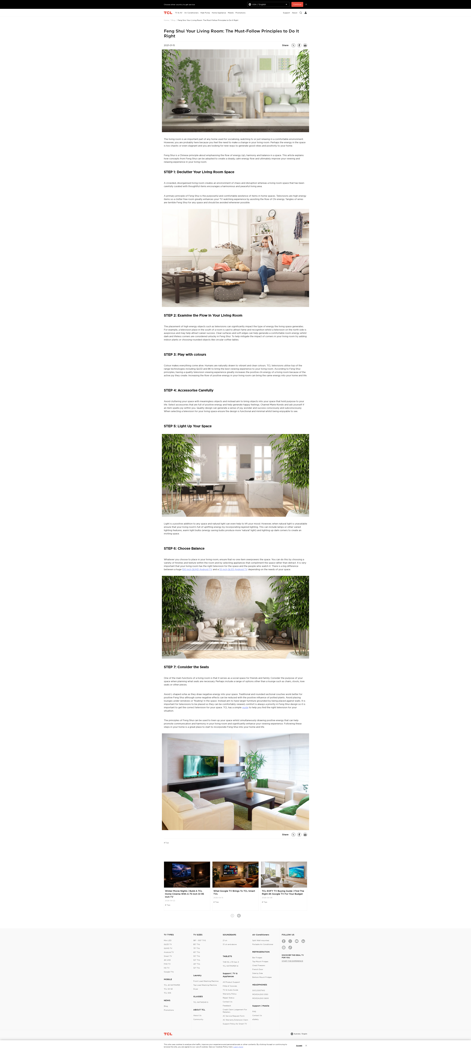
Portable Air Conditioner (262, 944)
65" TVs (196, 952)
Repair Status (228, 998)
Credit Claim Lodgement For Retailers (235, 1010)
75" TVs (196, 948)
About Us (197, 1015)
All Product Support (231, 982)
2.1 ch (225, 940)
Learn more (238, 1047)
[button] (238, 916)
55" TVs (196, 956)
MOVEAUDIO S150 (260, 994)
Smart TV (168, 956)
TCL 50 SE (168, 989)
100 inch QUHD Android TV (197, 569)
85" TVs (196, 944)
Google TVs (169, 972)
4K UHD (167, 960)
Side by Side (257, 973)
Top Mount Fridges (260, 961)
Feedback (227, 1006)
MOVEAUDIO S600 (260, 998)
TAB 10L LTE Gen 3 (231, 962)
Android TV (169, 952)
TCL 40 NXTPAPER (172, 985)
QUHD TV (168, 948)
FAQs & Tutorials (230, 986)
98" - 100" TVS (199, 940)
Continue (297, 4)
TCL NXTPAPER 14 (230, 966)
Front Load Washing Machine (205, 981)
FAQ (254, 1011)
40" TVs (196, 964)
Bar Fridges (257, 957)
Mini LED (167, 940)
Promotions (169, 1010)
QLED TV (168, 944)
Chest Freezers (258, 965)
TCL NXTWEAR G (200, 1002)
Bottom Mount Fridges (262, 977)
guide (245, 707)
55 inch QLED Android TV (233, 569)
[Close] (306, 1046)
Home (166, 20)
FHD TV (167, 964)
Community (198, 1019)
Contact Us (227, 1002)
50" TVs (196, 960)
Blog (173, 20)
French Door (257, 969)
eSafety (255, 1019)
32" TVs (196, 968)
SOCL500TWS (258, 990)
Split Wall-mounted (260, 940)
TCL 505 (167, 993)
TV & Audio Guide (230, 990)
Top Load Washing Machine (205, 985)
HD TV (167, 968)
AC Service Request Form (233, 1016)
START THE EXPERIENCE (292, 961)
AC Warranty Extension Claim (235, 1020)
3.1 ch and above (230, 944)
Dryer (195, 989)
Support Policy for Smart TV (235, 1024)
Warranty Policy (229, 994)
